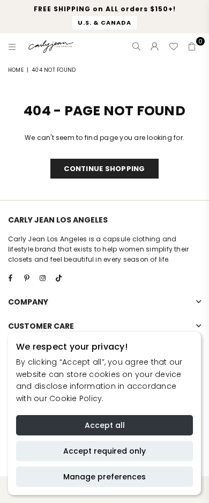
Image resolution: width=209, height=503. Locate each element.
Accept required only (104, 451)
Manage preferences (104, 476)
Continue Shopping (104, 169)
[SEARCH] (137, 47)
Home (16, 70)
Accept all (105, 425)
